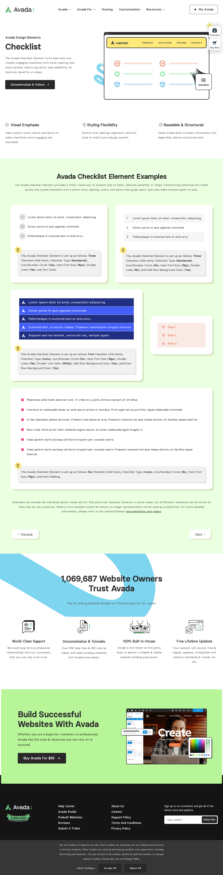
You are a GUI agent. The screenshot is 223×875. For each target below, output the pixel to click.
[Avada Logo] (19, 7)
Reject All (135, 868)
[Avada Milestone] (18, 815)
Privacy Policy (131, 858)
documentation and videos (143, 511)
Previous (27, 534)
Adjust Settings (85, 868)
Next (198, 534)
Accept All (110, 868)
